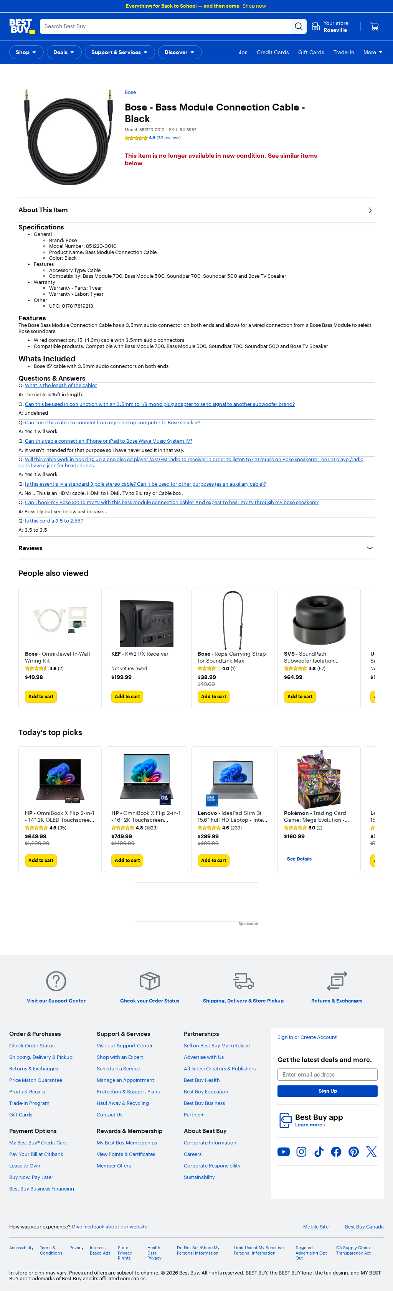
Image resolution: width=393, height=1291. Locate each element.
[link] (44, 669)
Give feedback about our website (109, 1227)
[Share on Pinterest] (354, 1152)
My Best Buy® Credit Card (38, 1142)
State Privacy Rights (125, 1252)
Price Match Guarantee (35, 1080)
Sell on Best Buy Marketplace (217, 1045)
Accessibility (21, 1247)
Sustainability (199, 1177)
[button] (26, 52)
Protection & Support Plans (128, 1091)
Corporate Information (210, 1142)
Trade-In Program (29, 1103)
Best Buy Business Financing (41, 1188)
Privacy (76, 1247)
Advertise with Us (204, 1057)
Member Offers (114, 1165)
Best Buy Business (204, 1103)
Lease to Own (24, 1165)
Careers (192, 1154)
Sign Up (328, 1091)
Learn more (310, 1125)
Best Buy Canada (364, 1227)
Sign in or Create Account (307, 1037)
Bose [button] (130, 92)
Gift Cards (20, 1114)
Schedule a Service (118, 1068)
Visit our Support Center (125, 1045)
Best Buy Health (202, 1080)
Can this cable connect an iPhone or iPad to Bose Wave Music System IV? (108, 441)
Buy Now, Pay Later (31, 1177)
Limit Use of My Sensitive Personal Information (259, 1250)
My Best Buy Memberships (127, 1142)
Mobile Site (316, 1227)
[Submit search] (299, 26)
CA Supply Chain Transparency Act (353, 1250)
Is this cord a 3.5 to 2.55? (54, 521)
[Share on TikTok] (319, 1152)
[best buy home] (22, 26)
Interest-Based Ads (100, 1250)
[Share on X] (371, 1152)
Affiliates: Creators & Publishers (220, 1068)
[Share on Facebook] (336, 1152)
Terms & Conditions (51, 1250)
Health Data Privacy (154, 1252)
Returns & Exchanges (33, 1068)
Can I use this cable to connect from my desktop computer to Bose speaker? (112, 422)
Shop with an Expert (120, 1057)
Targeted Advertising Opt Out (311, 1252)
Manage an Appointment (125, 1080)
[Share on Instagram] (301, 1152)
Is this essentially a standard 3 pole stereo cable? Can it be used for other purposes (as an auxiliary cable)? (145, 484)
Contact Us (109, 1114)
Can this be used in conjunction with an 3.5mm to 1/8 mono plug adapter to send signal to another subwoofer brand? (160, 404)
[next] (368, 809)
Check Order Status (31, 1045)
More (369, 52)
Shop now (254, 6)
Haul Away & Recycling (123, 1103)
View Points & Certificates (126, 1154)
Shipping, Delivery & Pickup (41, 1057)
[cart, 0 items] (374, 26)
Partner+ (194, 1114)
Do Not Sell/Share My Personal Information (198, 1250)
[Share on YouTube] (283, 1152)
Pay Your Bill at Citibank (36, 1154)
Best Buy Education (206, 1091)
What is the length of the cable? (61, 385)
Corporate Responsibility (212, 1165)
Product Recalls (27, 1091)
